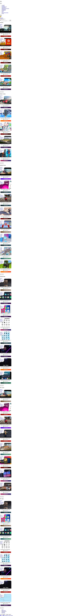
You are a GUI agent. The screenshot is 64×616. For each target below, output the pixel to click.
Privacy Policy (4, 610)
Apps (3, 5)
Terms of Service (4, 611)
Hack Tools (3, 7)
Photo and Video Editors (5, 8)
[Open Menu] (1, 15)
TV (2, 11)
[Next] (3, 92)
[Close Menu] (1, 3)
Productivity (4, 10)
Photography (4, 9)
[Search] (10, 20)
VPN (3, 13)
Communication (4, 6)
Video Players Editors (5, 12)
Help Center (3, 612)
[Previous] (1, 92)
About (2, 609)
